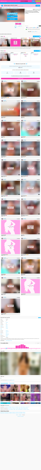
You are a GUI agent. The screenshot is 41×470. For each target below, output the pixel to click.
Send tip (12, 16)
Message (16, 26)
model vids (19, 1)
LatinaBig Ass (6, 412)
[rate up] (32, 31)
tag (7, 1)
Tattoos (7, 336)
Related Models (11, 383)
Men (1, 328)
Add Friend (20, 26)
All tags (24, 412)
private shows (10, 1)
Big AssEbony (2, 412)
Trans (1, 329)
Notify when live (12, 13)
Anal (8, 408)
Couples (7, 328)
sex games (16, 1)
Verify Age (37, 5)
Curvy (6, 332)
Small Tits (7, 335)
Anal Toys (11, 408)
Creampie (17, 408)
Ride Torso (28, 409)
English (7, 324)
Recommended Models (4, 383)
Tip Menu (21, 25)
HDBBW (10, 412)
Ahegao (19, 408)
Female (7, 322)
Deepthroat (11, 409)
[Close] (40, 7)
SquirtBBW (20, 412)
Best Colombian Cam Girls (9, 340)
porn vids (13, 1)
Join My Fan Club (20, 78)
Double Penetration (25, 408)
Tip (18, 23)
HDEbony (13, 412)
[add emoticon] (38, 26)
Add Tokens (20, 22)
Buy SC (16, 27)
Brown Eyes (7, 331)
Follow (16, 25)
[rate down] (35, 31)
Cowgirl (22, 408)
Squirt (9, 409)
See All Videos (37, 36)
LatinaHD (17, 412)
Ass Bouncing (13, 408)
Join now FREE (38, 1)
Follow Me (39, 317)
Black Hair (7, 330)
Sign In (33, 1)
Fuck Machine (24, 409)
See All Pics (37, 50)
